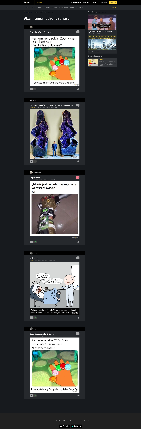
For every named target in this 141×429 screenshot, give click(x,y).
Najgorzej (34, 258)
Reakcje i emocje (63, 7)
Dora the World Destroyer (41, 32)
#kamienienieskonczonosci (49, 34)
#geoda (43, 107)
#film (36, 260)
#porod (53, 260)
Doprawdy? (35, 178)
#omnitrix (56, 179)
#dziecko (50, 260)
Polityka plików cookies (84, 421)
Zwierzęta (26, 7)
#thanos (49, 336)
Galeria (39, 7)
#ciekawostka (44, 260)
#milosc (36, 179)
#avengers (42, 336)
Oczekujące (77, 2)
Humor (33, 7)
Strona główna (28, 12)
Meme (31, 179)
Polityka (54, 7)
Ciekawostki (47, 7)
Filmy (87, 2)
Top (94, 2)
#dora (41, 34)
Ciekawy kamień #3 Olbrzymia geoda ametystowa (51, 105)
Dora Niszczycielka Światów (42, 334)
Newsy (72, 7)
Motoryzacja (79, 7)
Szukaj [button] (114, 7)
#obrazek (39, 107)
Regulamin (73, 421)
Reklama (65, 421)
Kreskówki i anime (33, 34)
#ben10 (52, 179)
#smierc (39, 260)
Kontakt (58, 421)
